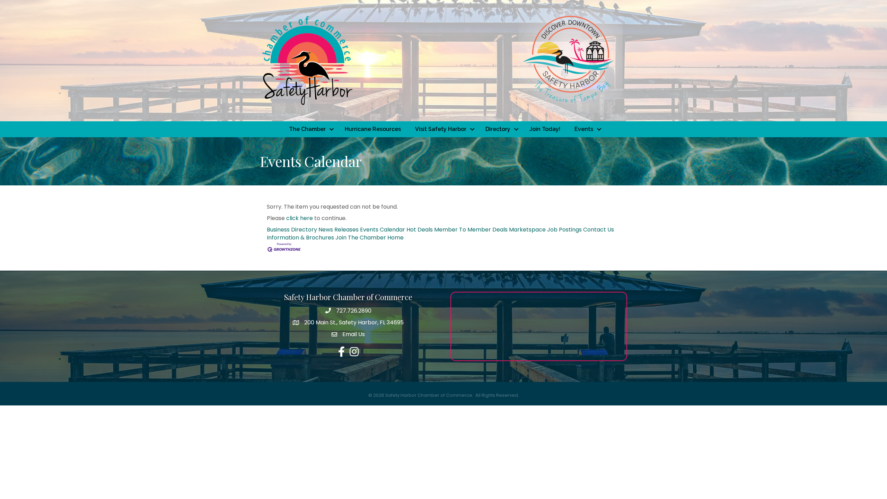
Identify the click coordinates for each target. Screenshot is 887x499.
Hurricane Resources (373, 129)
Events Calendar (382, 230)
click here (299, 218)
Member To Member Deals (471, 230)
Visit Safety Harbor (440, 129)
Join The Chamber (360, 238)
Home (395, 238)
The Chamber (307, 129)
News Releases (338, 230)
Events (583, 129)
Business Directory (292, 230)
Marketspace (527, 230)
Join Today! (544, 129)
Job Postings (564, 230)
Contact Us (598, 230)
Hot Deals (419, 230)
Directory (497, 129)
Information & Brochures (300, 238)
